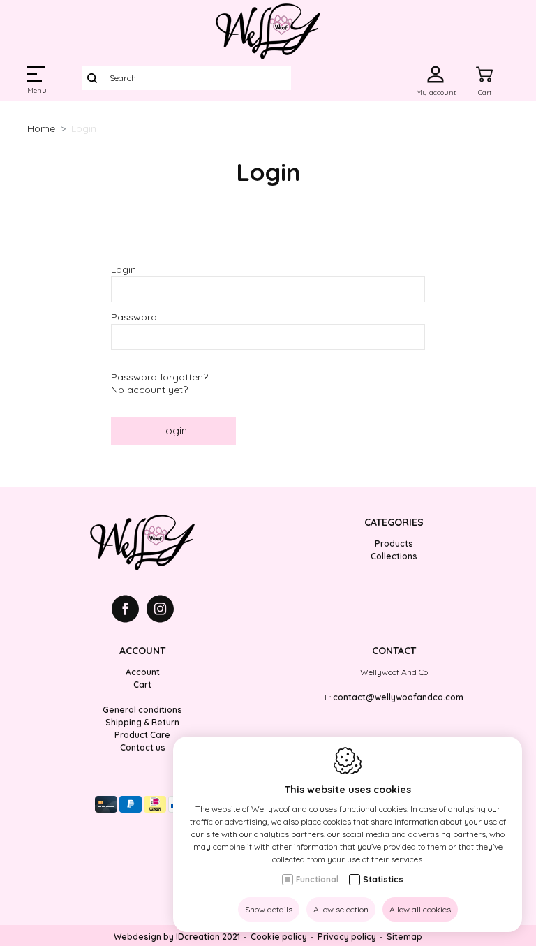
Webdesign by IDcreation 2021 (177, 936)
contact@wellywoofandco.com (398, 697)
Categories (394, 522)
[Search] (92, 78)
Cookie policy (279, 936)
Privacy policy (347, 936)
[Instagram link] (160, 610)
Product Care (142, 735)
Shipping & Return (142, 722)
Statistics (383, 879)
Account (142, 650)
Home (41, 128)
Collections (394, 556)
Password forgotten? (159, 377)
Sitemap (404, 936)
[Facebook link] (129, 610)
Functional (317, 879)
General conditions (142, 709)
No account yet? (149, 389)
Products (394, 543)
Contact (394, 650)
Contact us (142, 747)
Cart (142, 684)
